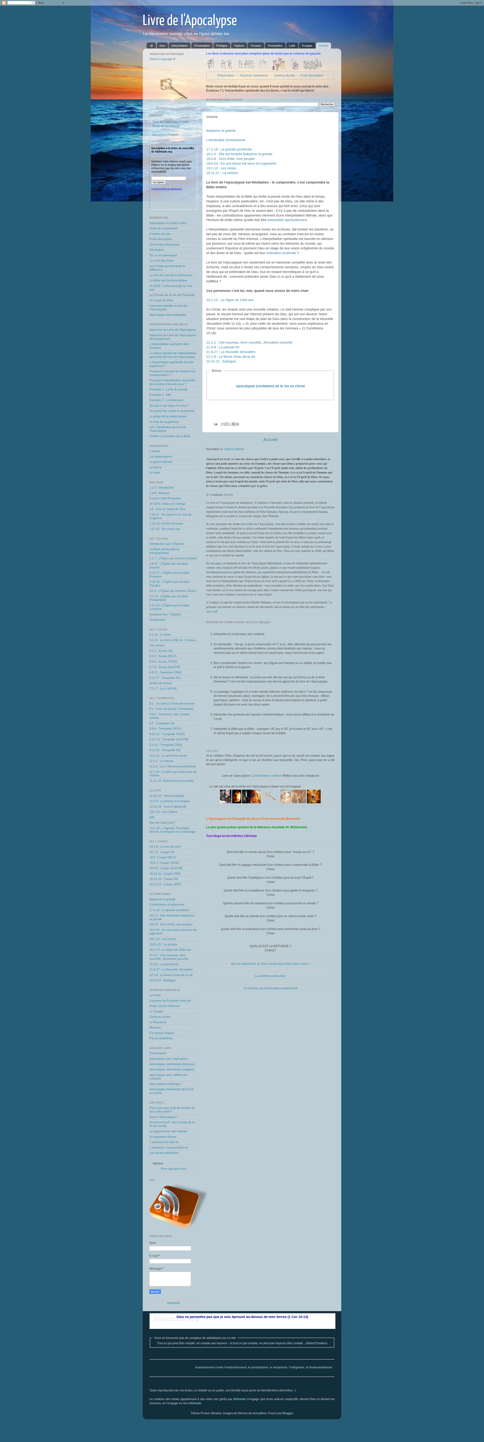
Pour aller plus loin (173, 1168)
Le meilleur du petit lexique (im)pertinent (270, 988)
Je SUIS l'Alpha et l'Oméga (167, 503)
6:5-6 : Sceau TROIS (163, 661)
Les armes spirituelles (164, 1152)
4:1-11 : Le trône (160, 634)
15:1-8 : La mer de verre (165, 846)
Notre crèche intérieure (164, 1006)
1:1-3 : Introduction (161, 487)
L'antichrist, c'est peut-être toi (168, 1147)
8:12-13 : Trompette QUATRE (169, 739)
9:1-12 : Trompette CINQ (165, 744)
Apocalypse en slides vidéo (167, 223)
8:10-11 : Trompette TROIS (167, 734)
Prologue (221, 45)
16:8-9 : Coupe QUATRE (166, 868)
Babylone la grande (221, 131)
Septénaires (157, 619)
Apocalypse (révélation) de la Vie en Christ (270, 386)
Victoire (323, 45)
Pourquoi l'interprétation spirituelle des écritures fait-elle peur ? (172, 382)
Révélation (156, 249)
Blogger (287, 1413)
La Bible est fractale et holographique (164, 550)
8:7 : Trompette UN (162, 723)
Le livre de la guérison (164, 421)
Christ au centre (160, 1016)
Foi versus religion (161, 1033)
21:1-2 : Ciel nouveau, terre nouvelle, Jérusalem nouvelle (249, 342)
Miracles (155, 1027)
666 (151, 817)
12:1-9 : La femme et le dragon (169, 801)
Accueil (270, 439)
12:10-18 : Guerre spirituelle (168, 806)
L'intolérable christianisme (225, 140)
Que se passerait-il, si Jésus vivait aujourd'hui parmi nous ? (270, 963)
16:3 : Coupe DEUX (162, 857)
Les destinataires (160, 456)
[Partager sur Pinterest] (237, 424)
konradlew (259, 1413)
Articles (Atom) (234, 449)
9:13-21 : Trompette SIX (165, 750)
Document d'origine (165, 134)
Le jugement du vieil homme (168, 1131)
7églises (239, 45)
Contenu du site (284, 75)
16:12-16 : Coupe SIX (163, 879)
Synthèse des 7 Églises (165, 614)
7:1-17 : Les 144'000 (163, 688)
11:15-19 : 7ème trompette (166, 795)
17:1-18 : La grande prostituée (229, 149)
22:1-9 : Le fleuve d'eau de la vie (230, 357)
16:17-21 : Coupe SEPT (165, 884)
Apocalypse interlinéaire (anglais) (171, 1069)
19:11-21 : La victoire (222, 173)
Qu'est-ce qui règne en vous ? (169, 405)
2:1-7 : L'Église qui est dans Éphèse (173, 558)
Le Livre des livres (161, 260)
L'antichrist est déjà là (163, 1142)
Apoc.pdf (211, 611)
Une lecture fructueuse (164, 244)
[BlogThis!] (226, 424)
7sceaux (256, 45)
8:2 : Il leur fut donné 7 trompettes (171, 708)
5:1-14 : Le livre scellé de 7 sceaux (172, 640)
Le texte (154, 472)
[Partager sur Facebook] (234, 424)
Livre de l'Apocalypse (190, 21)
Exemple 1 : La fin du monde (168, 389)
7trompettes (275, 45)
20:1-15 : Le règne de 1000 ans (230, 300)
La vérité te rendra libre (270, 976)
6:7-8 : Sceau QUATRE (165, 667)
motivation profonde (281, 253)
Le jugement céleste (162, 1136)
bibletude (173, 1303)
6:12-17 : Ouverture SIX (165, 677)
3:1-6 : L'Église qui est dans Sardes (173, 590)
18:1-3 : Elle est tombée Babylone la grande (239, 154)
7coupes (307, 45)
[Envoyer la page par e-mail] (215, 424)
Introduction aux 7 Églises (166, 543)
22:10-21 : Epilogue (221, 361)
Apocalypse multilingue (165, 1084)
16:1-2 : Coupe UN (162, 852)
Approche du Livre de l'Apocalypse (172, 329)
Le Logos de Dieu (161, 300)
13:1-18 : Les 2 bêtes (163, 812)
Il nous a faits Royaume (165, 498)
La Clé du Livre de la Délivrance (170, 275)
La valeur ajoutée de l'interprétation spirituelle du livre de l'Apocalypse (172, 354)
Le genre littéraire (161, 461)
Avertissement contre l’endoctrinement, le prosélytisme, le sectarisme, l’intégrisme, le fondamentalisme (215, 1367)
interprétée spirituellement (287, 220)
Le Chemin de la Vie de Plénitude (172, 295)
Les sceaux (157, 645)
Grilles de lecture (160, 683)
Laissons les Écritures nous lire (170, 1000)
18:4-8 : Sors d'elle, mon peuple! (230, 159)
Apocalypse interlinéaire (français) (172, 1064)
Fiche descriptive (311, 75)
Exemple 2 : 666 (160, 394)
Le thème (155, 467)
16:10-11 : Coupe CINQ (165, 873)
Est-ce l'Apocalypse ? (163, 1117)
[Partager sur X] (230, 424)
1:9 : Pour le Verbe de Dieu (167, 509)
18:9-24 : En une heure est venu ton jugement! (241, 163)
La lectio (155, 995)
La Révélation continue (266, 775)
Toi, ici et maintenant (163, 255)
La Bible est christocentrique (168, 280)
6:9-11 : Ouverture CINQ (165, 672)
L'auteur (154, 451)
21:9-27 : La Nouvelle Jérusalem (230, 352)
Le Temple (156, 1011)
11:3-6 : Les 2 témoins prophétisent (172, 766)
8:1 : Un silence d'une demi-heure (171, 703)
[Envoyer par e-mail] (223, 424)
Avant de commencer (254, 75)
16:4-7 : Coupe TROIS (164, 862)
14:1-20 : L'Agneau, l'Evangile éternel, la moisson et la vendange (172, 829)
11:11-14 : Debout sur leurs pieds (171, 780)
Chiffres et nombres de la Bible (170, 436)
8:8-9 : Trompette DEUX (165, 728)
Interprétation (179, 45)
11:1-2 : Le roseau (161, 761)
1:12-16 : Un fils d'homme (166, 523)
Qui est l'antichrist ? (162, 822)
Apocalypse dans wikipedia (167, 314)
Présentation (202, 45)
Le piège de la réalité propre (168, 416)
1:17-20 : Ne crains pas (164, 529)
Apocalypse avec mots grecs (168, 1058)
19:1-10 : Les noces (221, 168)
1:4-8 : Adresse (159, 493)
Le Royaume (158, 1022)
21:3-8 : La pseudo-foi (222, 347)
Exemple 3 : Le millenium (166, 400)
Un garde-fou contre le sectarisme (172, 411)
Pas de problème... (162, 1038)
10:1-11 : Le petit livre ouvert (168, 755)
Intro (162, 45)
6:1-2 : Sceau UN (160, 650)
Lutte (292, 45)
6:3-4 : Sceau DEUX (163, 656)
